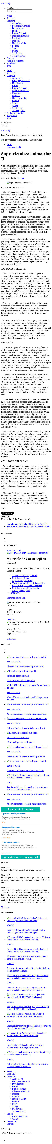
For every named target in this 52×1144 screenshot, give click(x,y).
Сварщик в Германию (11, 827)
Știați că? (11, 18)
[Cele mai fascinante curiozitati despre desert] (27, 718)
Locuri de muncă (19, 1116)
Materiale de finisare (21, 578)
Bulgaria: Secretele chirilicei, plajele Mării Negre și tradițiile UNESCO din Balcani (28, 1007)
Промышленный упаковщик (13, 814)
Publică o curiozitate (15, 61)
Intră (9, 66)
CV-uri (15, 1119)
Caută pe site (12, 8)
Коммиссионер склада (11, 842)
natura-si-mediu (13, 661)
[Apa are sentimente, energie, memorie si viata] (28, 704)
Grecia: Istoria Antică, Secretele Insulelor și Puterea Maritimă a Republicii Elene (25, 1046)
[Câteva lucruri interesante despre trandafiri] (26, 657)
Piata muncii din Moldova (20, 809)
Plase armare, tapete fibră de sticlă (27, 585)
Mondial (10, 925)
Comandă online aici (16, 598)
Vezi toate (5, 907)
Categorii (11, 21)
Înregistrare (12, 63)
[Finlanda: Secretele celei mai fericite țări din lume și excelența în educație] (29, 959)
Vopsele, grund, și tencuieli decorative (28, 583)
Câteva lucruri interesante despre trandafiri (25, 666)
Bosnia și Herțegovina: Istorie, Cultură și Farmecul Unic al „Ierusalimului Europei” (29, 1027)
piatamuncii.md (30, 857)
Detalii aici (11, 619)
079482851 (16, 593)
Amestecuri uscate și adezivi (24, 575)
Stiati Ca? (11, 1074)
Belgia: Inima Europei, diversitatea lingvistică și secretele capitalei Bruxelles (27, 1065)
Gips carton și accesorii (22, 580)
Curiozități (5, 3)
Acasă (9, 16)
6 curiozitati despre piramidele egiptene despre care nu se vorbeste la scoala (27, 788)
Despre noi (11, 1121)
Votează (5, 516)
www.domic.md (14, 550)
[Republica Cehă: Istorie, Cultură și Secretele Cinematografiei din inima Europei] (29, 920)
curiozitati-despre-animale (18, 676)
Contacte (10, 58)
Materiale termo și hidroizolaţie (25, 588)
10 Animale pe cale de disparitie (21, 680)
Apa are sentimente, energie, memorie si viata (26, 714)
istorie (9, 782)
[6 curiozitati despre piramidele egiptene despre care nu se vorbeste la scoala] (29, 778)
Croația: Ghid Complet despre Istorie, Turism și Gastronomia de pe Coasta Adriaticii (27, 950)
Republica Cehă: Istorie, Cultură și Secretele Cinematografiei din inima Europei (26, 931)
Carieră (10, 1114)
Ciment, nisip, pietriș (21, 590)
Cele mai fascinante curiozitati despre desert (26, 728)
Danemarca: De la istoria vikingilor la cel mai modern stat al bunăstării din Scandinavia (26, 988)
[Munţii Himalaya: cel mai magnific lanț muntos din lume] (29, 688)
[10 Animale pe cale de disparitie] (22, 671)
